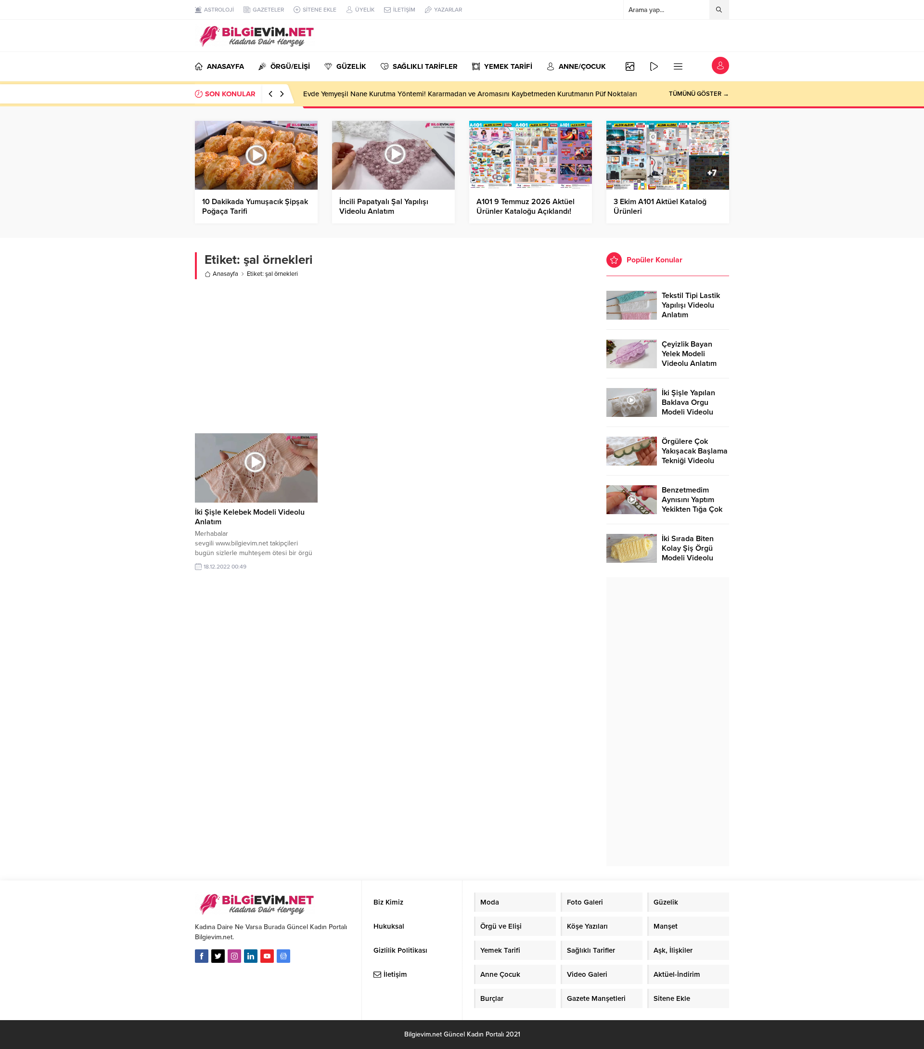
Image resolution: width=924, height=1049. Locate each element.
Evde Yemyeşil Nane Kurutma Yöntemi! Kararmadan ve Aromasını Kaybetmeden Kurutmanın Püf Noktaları (470, 94)
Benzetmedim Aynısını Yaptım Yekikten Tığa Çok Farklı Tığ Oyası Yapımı (692, 509)
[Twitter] (218, 956)
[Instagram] (234, 956)
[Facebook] (201, 956)
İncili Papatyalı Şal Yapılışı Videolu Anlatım (383, 206)
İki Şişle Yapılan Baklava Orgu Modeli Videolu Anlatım (688, 407)
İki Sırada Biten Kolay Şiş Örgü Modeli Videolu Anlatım (688, 553)
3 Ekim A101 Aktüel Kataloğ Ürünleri (660, 206)
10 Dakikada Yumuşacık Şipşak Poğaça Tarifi (255, 206)
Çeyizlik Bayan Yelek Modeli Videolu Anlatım (689, 353)
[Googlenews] (283, 956)
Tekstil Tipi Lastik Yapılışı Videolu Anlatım (691, 305)
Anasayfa (225, 274)
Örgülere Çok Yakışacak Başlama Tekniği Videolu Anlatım (695, 456)
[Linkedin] (250, 956)
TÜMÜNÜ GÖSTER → (699, 94)
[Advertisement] (393, 356)
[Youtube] (267, 956)
